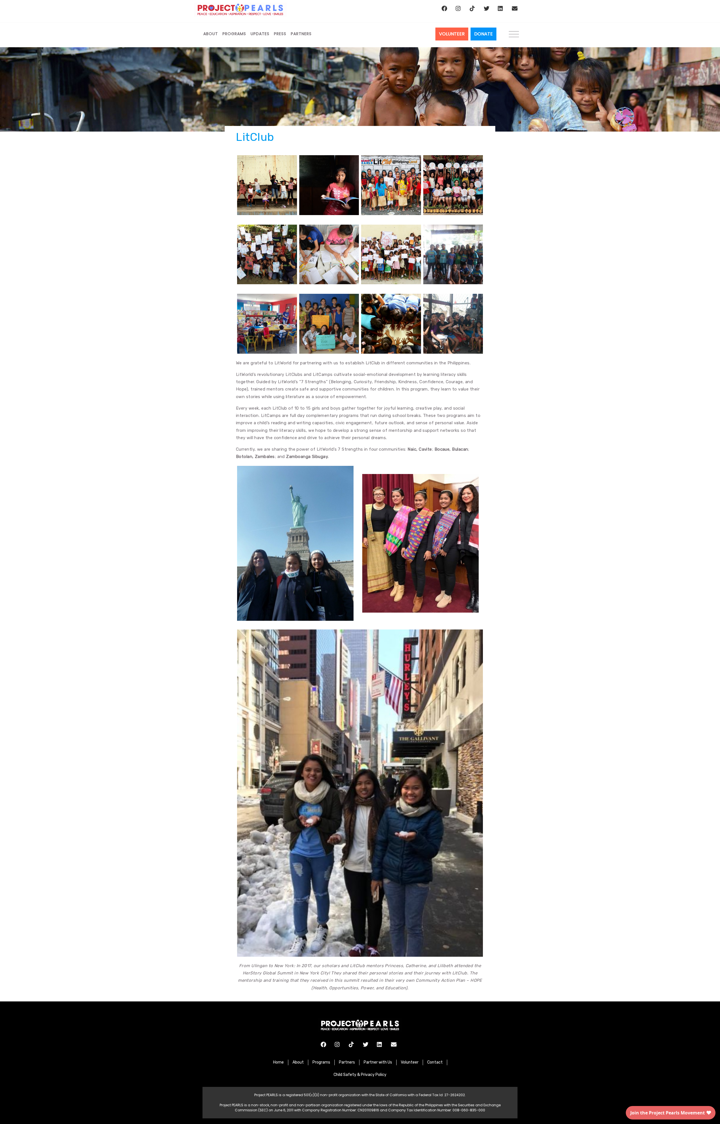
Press (280, 34)
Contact (435, 1062)
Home (278, 1062)
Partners (301, 34)
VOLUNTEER (452, 34)
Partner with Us (378, 1062)
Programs (234, 34)
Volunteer (409, 1062)
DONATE (483, 34)
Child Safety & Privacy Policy (360, 1074)
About (210, 34)
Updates (260, 34)
